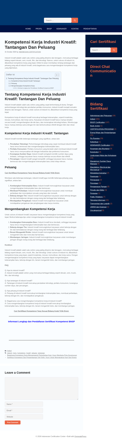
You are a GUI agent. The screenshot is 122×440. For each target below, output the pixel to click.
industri (9, 353)
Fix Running (94, 138)
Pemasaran (94, 180)
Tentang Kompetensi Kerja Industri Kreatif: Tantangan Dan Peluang (33, 78)
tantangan (41, 353)
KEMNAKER (61, 29)
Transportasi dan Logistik (100, 204)
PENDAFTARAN (90, 29)
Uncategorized (96, 210)
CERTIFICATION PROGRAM (102, 129)
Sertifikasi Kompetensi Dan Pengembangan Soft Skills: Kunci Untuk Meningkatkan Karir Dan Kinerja (41, 357)
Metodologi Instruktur (98, 173)
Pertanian (94, 193)
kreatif (28, 353)
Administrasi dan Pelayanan (101, 116)
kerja (14, 353)
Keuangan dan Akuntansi (99, 149)
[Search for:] (57, 20)
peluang (34, 353)
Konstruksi (94, 152)
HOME (28, 29)
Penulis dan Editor (97, 190)
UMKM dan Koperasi (98, 207)
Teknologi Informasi (97, 200)
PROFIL (39, 29)
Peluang (14, 83)
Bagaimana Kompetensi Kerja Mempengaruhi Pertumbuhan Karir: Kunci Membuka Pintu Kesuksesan (42, 355)
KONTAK (75, 29)
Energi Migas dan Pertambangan (103, 133)
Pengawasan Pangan (98, 187)
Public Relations (96, 197)
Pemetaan (94, 183)
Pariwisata (94, 176)
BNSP (49, 29)
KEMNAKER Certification (100, 145)
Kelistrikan (94, 142)
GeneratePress (80, 436)
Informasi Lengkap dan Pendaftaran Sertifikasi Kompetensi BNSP (36, 88)
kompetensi (21, 353)
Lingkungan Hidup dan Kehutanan (103, 155)
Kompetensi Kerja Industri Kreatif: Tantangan (25, 81)
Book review (95, 126)
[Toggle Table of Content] (56, 75)
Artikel (9, 351)
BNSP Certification (97, 122)
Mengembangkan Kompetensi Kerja (23, 86)
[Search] (74, 20)
